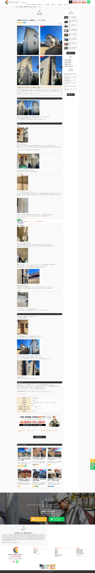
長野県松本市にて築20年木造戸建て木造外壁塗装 (49, 430)
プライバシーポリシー (36, 553)
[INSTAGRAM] (13, 562)
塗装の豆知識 (57, 556)
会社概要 (59, 4)
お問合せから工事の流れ (58, 554)
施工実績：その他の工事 (69, 66)
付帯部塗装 (18, 22)
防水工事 (24, 22)
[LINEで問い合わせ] (17, 562)
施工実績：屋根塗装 (68, 62)
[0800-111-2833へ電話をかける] (39, 415)
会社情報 (34, 547)
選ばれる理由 (33, 4)
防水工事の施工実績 (79, 552)
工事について (40, 4)
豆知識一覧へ (70, 94)
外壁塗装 (22, 22)
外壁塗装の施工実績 (79, 549)
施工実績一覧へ (39, 436)
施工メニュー (57, 549)
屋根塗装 (56, 552)
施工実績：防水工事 (68, 64)
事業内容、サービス (58, 547)
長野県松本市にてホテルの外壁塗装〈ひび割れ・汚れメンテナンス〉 (28, 431)
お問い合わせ (66, 4)
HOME (28, 4)
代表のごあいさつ (36, 549)
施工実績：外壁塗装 (68, 60)
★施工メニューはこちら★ (21, 393)
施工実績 (47, 4)
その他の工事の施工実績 (80, 553)
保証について (53, 4)
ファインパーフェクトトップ (29, 264)
